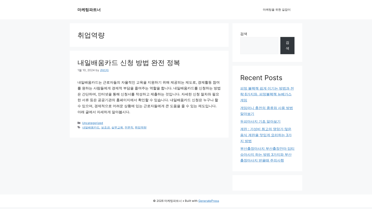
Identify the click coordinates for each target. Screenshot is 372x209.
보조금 (105, 127)
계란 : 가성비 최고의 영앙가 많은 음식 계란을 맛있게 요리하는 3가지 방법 (266, 135)
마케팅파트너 (89, 9)
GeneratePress (208, 201)
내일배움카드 (91, 127)
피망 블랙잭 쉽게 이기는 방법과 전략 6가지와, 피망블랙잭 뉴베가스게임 (267, 94)
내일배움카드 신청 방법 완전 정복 (129, 62)
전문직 (129, 127)
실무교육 (117, 127)
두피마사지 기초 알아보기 (260, 121)
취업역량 (140, 127)
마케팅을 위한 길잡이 (277, 9)
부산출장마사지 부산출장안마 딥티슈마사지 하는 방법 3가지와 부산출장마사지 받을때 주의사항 (267, 154)
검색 (243, 34)
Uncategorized (92, 123)
